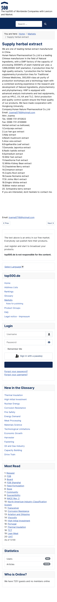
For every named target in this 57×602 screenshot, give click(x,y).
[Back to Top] (52, 597)
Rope (9, 489)
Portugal (12, 524)
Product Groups (12, 308)
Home (7, 283)
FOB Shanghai (14, 482)
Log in (28, 364)
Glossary (8, 295)
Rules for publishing (14, 303)
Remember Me (15, 349)
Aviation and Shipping (19, 514)
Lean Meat (13, 533)
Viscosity (12, 517)
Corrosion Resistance (18, 511)
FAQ (6, 312)
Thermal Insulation (17, 527)
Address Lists (11, 287)
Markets (8, 300)
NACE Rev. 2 (13, 498)
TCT (10, 530)
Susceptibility (13, 495)
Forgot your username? (16, 374)
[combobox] (29, 24)
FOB (9, 476)
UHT (10, 536)
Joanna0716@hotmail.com (22, 112)
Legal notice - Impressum (17, 316)
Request (10, 473)
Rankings (8, 291)
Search (50, 24)
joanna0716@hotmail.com (21, 217)
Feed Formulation (15, 485)
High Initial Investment (19, 520)
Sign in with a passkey (31, 356)
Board (10, 479)
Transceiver (13, 508)
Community (12, 492)
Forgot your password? (16, 371)
